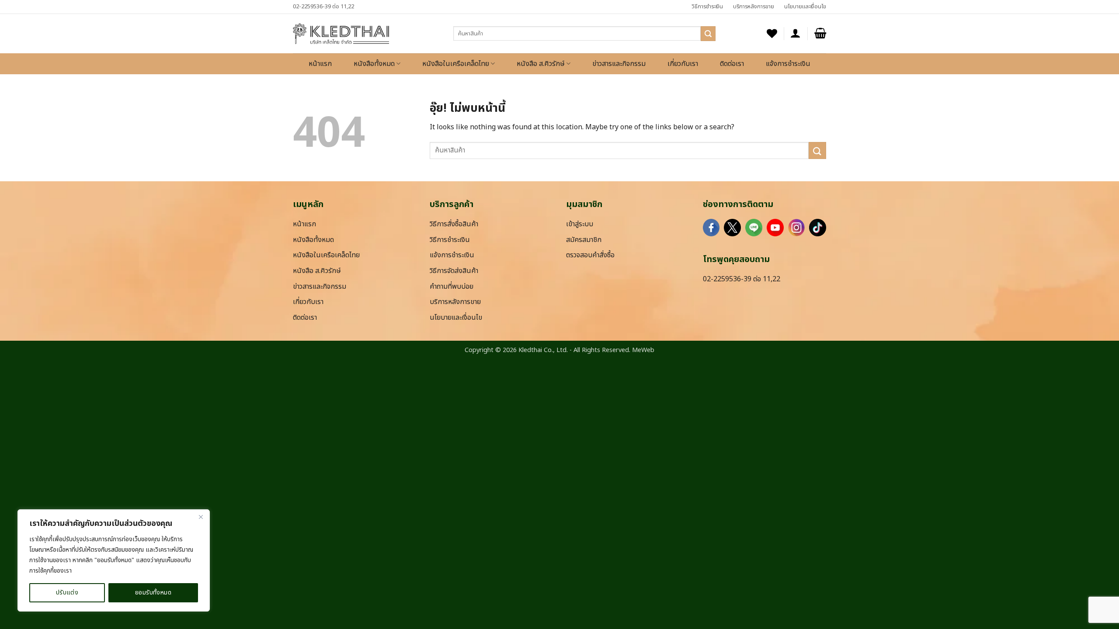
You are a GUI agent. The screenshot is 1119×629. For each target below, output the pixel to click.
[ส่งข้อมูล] (708, 33)
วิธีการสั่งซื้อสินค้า (454, 224)
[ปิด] (200, 516)
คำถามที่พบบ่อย (451, 286)
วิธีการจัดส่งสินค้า (454, 271)
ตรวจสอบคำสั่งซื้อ (590, 255)
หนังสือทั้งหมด (374, 64)
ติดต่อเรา (732, 64)
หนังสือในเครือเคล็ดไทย (455, 64)
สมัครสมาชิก (583, 240)
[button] (795, 33)
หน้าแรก (320, 64)
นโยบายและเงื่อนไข (805, 6)
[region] (113, 560)
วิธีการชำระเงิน (707, 6)
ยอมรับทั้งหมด (153, 592)
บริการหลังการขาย (753, 6)
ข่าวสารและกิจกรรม (619, 64)
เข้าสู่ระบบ (579, 224)
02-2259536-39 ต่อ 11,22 (323, 6)
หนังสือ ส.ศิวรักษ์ (541, 64)
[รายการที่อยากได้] (772, 33)
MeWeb (643, 350)
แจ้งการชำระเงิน (788, 64)
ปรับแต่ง (67, 592)
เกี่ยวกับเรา (682, 64)
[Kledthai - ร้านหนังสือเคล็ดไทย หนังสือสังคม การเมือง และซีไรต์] (341, 33)
